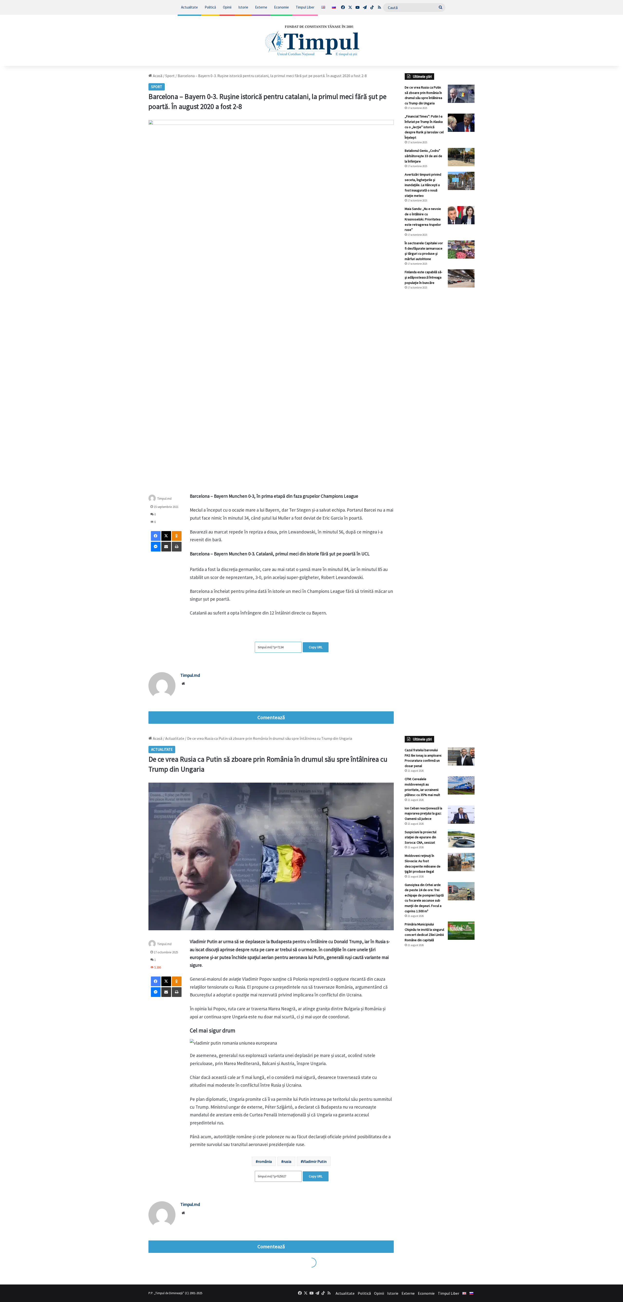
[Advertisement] (440, 375)
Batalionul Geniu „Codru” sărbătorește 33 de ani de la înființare (423, 155)
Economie (281, 7)
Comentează (271, 717)
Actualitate (189, 7)
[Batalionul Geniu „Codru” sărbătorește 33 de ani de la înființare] (461, 157)
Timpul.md (164, 499)
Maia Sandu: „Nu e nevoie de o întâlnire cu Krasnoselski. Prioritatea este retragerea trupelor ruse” (423, 219)
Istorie (243, 7)
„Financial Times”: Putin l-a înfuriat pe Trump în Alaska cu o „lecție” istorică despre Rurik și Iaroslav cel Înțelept (424, 126)
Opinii (227, 7)
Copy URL (315, 647)
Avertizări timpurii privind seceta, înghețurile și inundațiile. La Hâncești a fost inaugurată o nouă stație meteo (423, 185)
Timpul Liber (305, 7)
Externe (261, 7)
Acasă (157, 75)
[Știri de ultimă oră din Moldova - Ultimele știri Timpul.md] (311, 40)
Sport (170, 75)
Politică (210, 7)
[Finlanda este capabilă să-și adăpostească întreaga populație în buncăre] (461, 278)
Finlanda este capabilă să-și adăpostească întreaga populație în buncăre (423, 277)
